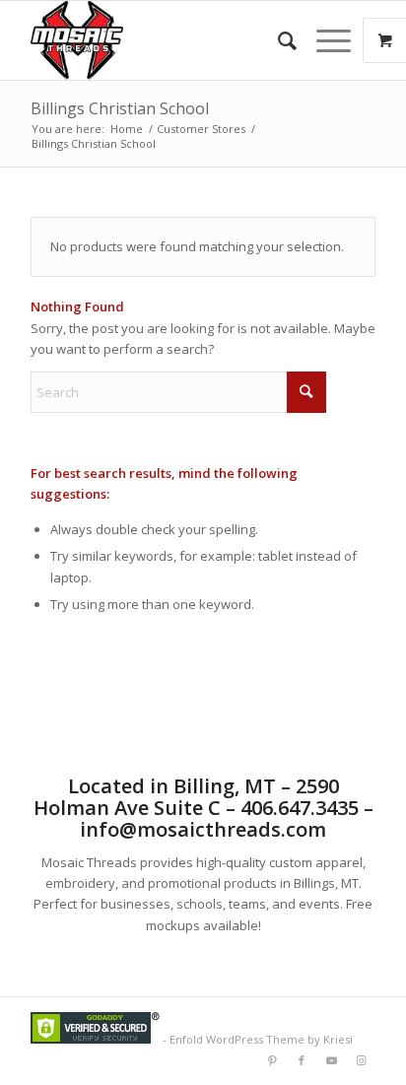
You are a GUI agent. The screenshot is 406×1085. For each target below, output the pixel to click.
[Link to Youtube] (331, 1060)
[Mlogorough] (168, 40)
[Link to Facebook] (301, 1060)
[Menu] (324, 40)
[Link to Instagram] (360, 1060)
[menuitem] (277, 40)
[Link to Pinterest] (272, 1060)
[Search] (277, 40)
